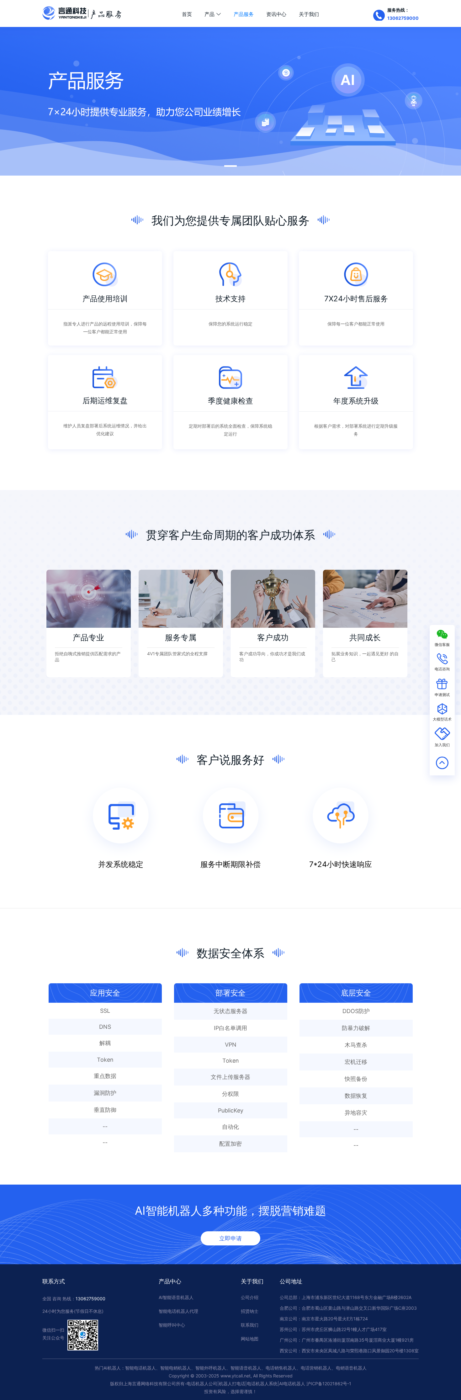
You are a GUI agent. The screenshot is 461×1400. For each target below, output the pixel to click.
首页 (187, 14)
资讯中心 (276, 14)
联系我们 (249, 1325)
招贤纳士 (249, 1311)
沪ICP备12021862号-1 (328, 1383)
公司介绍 (249, 1297)
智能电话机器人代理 (178, 1311)
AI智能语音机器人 (176, 1297)
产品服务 (244, 14)
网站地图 (249, 1338)
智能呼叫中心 (172, 1325)
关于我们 (309, 14)
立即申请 (230, 1238)
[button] (230, 166)
